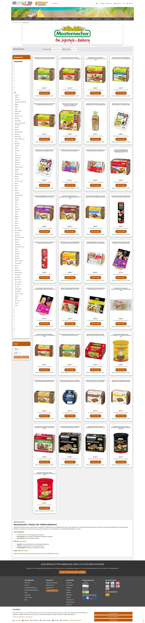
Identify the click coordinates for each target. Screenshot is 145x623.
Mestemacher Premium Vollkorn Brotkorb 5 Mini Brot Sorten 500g (95, 335)
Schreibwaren (70, 599)
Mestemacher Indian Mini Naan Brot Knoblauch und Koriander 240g (121, 243)
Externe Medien (46, 620)
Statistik (27, 620)
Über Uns (27, 582)
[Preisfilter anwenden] (21, 357)
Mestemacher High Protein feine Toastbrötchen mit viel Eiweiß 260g (95, 243)
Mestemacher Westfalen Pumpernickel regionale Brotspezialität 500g (70, 427)
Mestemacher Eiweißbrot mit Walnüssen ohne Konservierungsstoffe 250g (70, 197)
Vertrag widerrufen (52, 590)
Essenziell (17, 620)
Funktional (65, 620)
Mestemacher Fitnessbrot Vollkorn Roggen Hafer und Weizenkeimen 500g (95, 196)
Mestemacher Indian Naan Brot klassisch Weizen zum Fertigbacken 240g (44, 289)
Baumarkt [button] (107, 19)
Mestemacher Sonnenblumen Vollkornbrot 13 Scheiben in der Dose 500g (121, 335)
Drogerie (68, 590)
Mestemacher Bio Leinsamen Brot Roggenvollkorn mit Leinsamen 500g (121, 58)
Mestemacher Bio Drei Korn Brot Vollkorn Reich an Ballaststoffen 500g (70, 58)
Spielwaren (69, 595)
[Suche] (97, 3)
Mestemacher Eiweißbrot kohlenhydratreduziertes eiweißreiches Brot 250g (121, 151)
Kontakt (27, 585)
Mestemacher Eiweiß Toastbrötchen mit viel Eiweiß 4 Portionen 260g (95, 150)
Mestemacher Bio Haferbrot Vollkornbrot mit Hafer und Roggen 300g (95, 58)
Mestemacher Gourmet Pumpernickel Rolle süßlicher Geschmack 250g (121, 196)
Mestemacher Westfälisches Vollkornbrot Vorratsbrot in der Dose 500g (44, 473)
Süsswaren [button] (17, 19)
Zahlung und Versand (51, 582)
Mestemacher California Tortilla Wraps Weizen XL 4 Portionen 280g (121, 104)
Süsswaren (69, 582)
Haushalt (68, 592)
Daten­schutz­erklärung (19, 616)
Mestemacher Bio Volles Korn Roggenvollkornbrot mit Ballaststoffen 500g (70, 104)
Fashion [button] (74, 19)
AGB (26, 592)
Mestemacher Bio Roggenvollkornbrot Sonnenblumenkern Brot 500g (44, 104)
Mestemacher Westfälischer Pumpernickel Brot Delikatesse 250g (95, 427)
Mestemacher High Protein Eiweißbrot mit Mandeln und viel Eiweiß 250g (70, 243)
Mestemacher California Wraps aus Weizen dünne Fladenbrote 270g (44, 150)
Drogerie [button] (46, 19)
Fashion (68, 597)
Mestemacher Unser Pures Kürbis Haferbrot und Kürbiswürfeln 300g (121, 381)
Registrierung (49, 587)
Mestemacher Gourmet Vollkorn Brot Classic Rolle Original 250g (44, 243)
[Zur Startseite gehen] (12, 22)
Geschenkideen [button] (96, 19)
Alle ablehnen (113, 620)
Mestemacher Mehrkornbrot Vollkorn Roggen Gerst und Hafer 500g (70, 335)
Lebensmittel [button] (27, 19)
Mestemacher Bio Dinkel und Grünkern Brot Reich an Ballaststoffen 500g (44, 58)
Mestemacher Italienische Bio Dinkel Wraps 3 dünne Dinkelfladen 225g (70, 289)
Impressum (28, 595)
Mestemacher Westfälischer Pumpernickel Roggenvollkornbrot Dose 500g (121, 427)
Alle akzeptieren (113, 613)
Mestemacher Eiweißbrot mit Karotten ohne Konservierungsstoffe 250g (44, 196)
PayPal (57, 620)
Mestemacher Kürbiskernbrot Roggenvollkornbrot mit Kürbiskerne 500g (44, 335)
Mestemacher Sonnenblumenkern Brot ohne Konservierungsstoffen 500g (44, 381)
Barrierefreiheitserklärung (31, 590)
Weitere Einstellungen (75, 620)
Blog (104, 3)
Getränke (68, 587)
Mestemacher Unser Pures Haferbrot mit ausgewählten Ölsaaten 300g (96, 381)
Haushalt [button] (55, 19)
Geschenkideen (70, 602)
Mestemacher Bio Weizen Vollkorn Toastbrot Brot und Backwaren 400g (95, 104)
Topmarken (17, 22)
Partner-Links (28, 597)
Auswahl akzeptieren (113, 616)
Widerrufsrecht (50, 585)
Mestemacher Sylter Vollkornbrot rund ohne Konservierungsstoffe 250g (70, 381)
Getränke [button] (37, 19)
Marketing (35, 620)
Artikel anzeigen (44, 93)
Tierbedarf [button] (116, 19)
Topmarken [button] (127, 19)
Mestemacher (22, 541)
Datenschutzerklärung (30, 587)
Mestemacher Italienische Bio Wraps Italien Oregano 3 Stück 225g (95, 289)
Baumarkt (68, 604)
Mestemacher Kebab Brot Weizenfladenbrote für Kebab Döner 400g (121, 289)
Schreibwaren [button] (84, 19)
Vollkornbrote (21, 534)
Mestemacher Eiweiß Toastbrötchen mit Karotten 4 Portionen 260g (70, 150)
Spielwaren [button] (65, 19)
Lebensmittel (69, 585)
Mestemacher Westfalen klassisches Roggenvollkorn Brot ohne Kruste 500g (44, 427)
